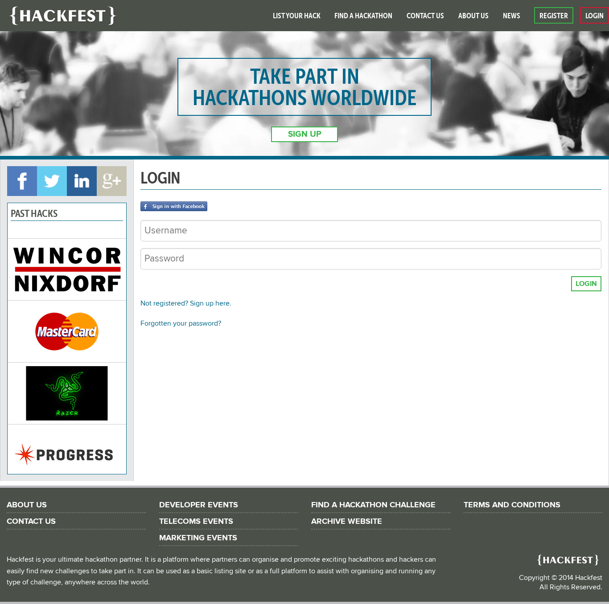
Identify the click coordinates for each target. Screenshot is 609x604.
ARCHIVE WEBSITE (346, 521)
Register (553, 15)
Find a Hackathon (363, 15)
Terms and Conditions (512, 505)
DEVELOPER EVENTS (198, 505)
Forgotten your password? (180, 323)
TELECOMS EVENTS (196, 521)
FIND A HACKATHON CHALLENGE (373, 505)
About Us (473, 15)
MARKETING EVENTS (198, 538)
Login (594, 15)
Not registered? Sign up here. (185, 303)
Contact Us (425, 15)
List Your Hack (297, 15)
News (511, 15)
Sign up (304, 134)
